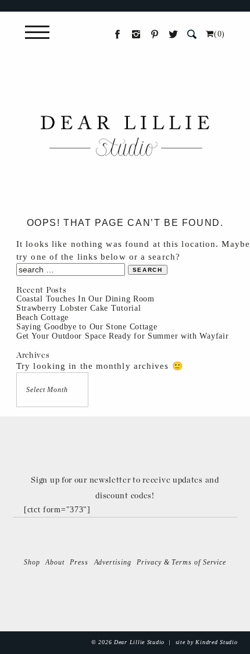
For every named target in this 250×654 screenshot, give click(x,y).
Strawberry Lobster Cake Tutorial (78, 308)
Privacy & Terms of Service (181, 562)
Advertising (112, 562)
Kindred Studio (216, 642)
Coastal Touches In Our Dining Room (85, 298)
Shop (32, 562)
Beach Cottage (42, 317)
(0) (219, 34)
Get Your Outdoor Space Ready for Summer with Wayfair (122, 336)
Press (79, 562)
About (55, 562)
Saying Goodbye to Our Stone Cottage (87, 326)
